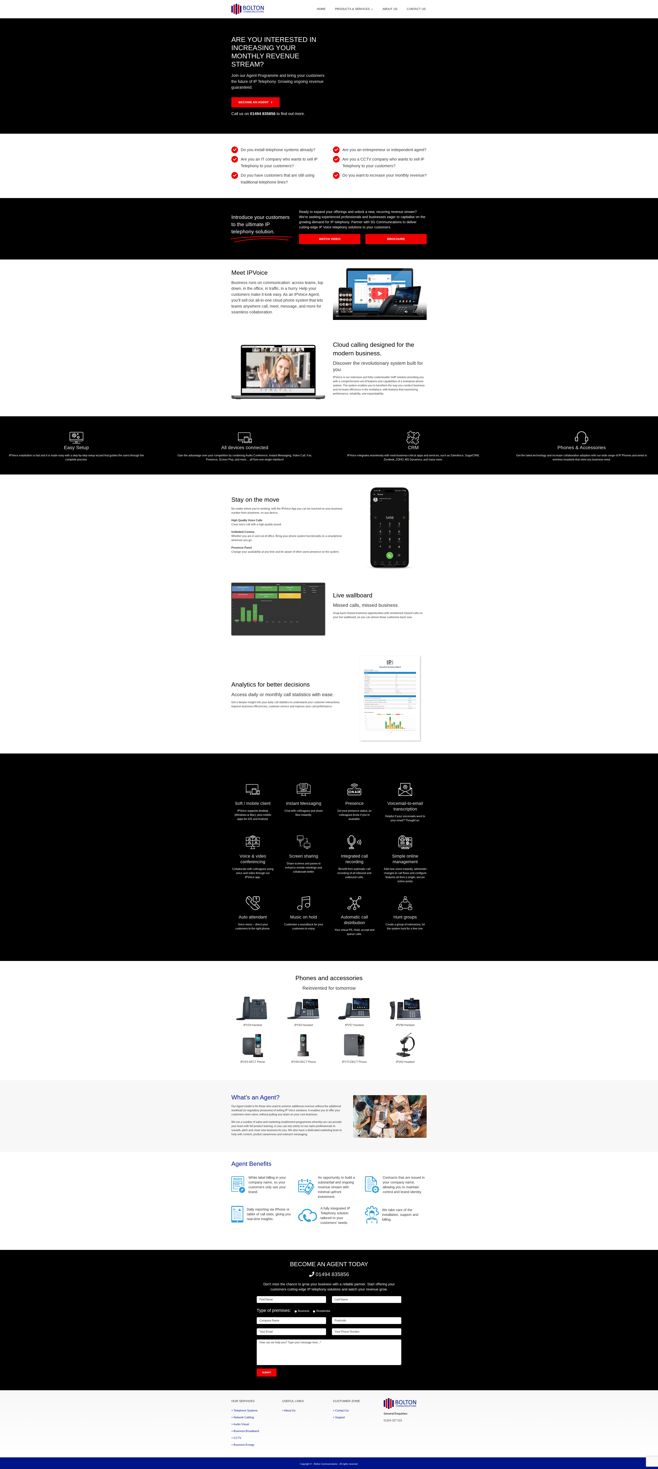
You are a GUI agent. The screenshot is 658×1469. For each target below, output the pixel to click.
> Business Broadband (245, 1431)
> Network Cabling (242, 1417)
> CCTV (236, 1437)
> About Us (288, 1410)
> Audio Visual (240, 1424)
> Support (339, 1417)
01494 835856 (263, 113)
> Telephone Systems (244, 1410)
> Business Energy (242, 1444)
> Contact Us (341, 1410)
